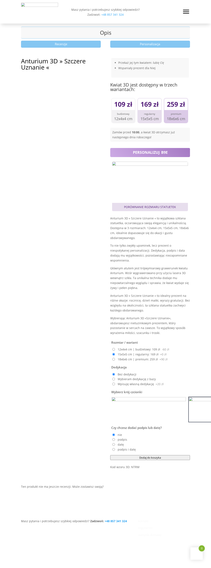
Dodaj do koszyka (150, 457)
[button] (186, 11)
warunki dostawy (150, 535)
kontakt (143, 521)
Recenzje (61, 44)
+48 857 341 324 (112, 15)
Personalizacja (150, 44)
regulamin (145, 528)
